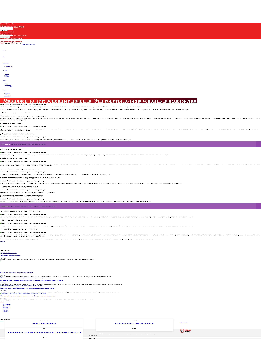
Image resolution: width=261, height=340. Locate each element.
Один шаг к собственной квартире (10, 255)
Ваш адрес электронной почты (20, 35)
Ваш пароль (15, 29)
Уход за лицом (8, 66)
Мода (4, 56)
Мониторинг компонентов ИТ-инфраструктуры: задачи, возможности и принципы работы (27, 288)
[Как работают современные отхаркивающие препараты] (5, 270)
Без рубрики (8, 85)
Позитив (7, 74)
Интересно (5, 70)
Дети (6, 94)
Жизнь (6, 75)
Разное (4, 80)
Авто (44, 328)
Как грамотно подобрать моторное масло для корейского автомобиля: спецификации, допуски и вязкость (31, 280)
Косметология (5, 63)
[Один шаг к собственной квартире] (8, 253)
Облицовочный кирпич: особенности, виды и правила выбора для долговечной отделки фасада (28, 296)
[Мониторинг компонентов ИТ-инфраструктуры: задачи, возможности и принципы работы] (21, 285)
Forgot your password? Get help (7, 31)
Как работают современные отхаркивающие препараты (16, 272)
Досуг (6, 83)
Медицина (7, 93)
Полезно (7, 76)
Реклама (10, 86)
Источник (2, 241)
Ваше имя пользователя (18, 27)
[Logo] (5, 44)
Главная (4, 50)
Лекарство (8, 96)
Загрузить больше (184, 322)
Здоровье (4, 90)
